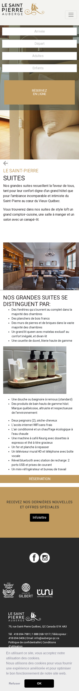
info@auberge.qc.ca (46, 638)
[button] (67, 673)
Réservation (39, 479)
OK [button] (39, 683)
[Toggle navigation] (71, 15)
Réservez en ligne (39, 92)
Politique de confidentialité (24, 642)
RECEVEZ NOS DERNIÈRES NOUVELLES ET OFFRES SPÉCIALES (40, 504)
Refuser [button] (14, 683)
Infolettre (39, 518)
